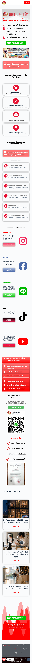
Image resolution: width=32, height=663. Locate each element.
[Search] (21, 2)
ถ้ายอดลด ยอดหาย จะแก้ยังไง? (15, 381)
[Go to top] (28, 659)
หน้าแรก (16, 648)
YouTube (16, 653)
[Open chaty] (4, 659)
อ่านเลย (15, 526)
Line (15, 654)
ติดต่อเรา (27, 2)
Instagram (15, 651)
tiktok (16, 652)
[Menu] (18, 2)
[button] (16, 65)
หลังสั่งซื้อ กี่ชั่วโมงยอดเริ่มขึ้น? (15, 376)
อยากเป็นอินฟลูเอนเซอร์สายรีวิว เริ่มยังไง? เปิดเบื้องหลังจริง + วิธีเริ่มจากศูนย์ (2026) (16, 554)
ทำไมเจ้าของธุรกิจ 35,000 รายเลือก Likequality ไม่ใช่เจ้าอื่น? (16, 153)
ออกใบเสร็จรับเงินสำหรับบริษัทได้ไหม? (17, 385)
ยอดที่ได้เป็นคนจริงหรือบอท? (14, 372)
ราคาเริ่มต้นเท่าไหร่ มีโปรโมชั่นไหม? (16, 389)
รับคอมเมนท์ (15, 656)
